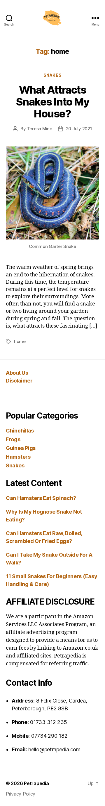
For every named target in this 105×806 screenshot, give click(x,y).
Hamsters (18, 457)
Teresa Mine (39, 128)
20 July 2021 (79, 128)
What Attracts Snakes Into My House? (52, 101)
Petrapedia (36, 783)
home (20, 341)
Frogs (13, 439)
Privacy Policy (20, 794)
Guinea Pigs (21, 448)
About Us (17, 373)
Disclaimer (19, 381)
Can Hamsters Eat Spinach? (41, 498)
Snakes (52, 75)
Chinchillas (20, 431)
